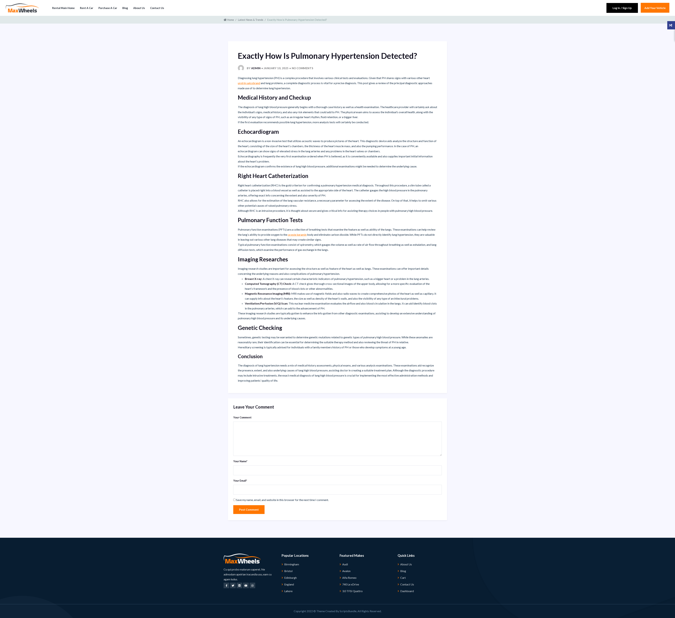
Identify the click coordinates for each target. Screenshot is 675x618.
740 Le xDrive (350, 584)
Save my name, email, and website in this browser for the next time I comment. (282, 499)
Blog (125, 8)
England (289, 584)
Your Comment (242, 417)
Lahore (288, 591)
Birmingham (291, 564)
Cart (403, 577)
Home (230, 19)
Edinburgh (290, 577)
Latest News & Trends (250, 19)
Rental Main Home (63, 8)
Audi (345, 564)
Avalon (346, 571)
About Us (139, 8)
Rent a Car (86, 8)
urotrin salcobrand (249, 83)
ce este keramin (297, 234)
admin (256, 68)
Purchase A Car (107, 8)
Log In (616, 8)
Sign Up (627, 8)
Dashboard (407, 591)
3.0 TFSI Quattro (352, 591)
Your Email (240, 480)
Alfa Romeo (349, 577)
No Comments (302, 68)
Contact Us (157, 8)
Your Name (240, 461)
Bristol (288, 571)
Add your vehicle (655, 8)
